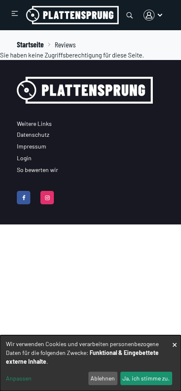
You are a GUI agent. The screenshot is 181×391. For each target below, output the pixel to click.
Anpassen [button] (19, 378)
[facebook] (23, 197)
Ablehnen (102, 378)
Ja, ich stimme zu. (146, 378)
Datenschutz (33, 134)
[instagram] (47, 197)
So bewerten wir (37, 169)
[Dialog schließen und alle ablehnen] (174, 340)
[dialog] (90, 363)
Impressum (31, 146)
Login (24, 158)
